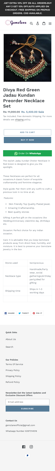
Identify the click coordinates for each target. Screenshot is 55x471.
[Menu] (50, 23)
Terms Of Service (14, 364)
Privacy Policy (13, 370)
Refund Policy (13, 382)
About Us (11, 339)
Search (9, 347)
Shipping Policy (13, 376)
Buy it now (27, 140)
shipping (19, 119)
